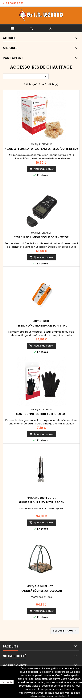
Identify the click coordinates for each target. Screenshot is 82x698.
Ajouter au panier (41, 168)
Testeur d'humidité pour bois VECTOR (41, 237)
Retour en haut (65, 630)
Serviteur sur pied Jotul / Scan (41, 502)
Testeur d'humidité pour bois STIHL (41, 325)
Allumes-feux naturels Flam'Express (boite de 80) (41, 149)
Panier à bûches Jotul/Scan (41, 591)
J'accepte (7, 682)
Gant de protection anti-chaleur (41, 414)
